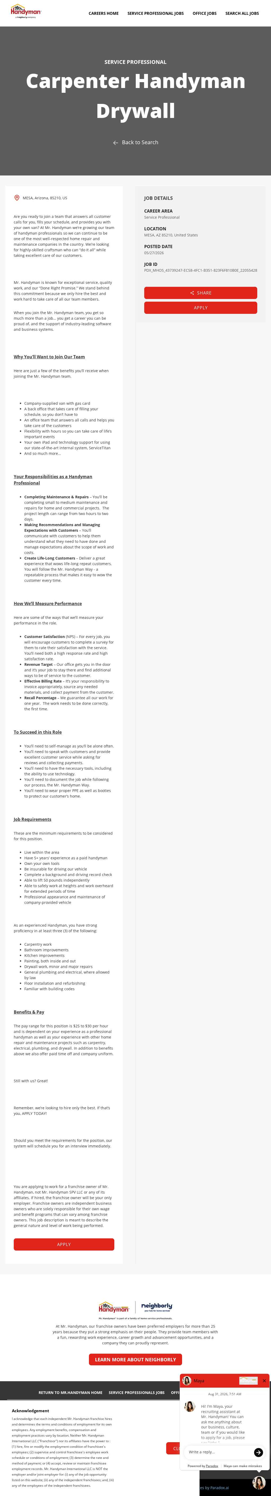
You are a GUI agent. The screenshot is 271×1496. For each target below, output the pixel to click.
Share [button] (204, 293)
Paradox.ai (219, 1487)
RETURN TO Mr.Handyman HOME (70, 1392)
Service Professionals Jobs (137, 1392)
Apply (201, 308)
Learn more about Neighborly (135, 1359)
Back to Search (140, 142)
